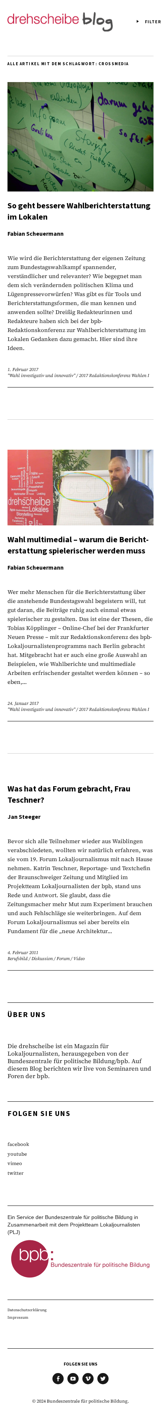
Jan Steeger (23, 817)
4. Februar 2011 (22, 953)
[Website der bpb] (80, 1280)
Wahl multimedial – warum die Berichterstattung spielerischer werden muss (78, 545)
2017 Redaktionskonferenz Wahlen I (114, 375)
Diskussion (42, 959)
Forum (63, 959)
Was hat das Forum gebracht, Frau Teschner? (68, 794)
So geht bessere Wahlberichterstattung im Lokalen (79, 211)
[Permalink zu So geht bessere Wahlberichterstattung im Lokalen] (80, 189)
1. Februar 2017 (22, 369)
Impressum (17, 1317)
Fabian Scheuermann (35, 234)
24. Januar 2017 (23, 703)
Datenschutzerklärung (27, 1309)
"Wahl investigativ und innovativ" (41, 375)
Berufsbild (17, 959)
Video (79, 959)
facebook (18, 1144)
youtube (17, 1154)
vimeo (14, 1163)
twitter (15, 1173)
